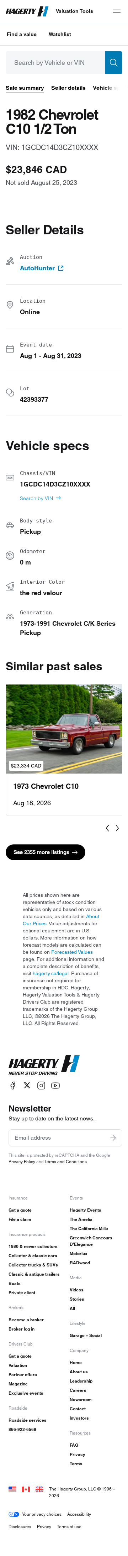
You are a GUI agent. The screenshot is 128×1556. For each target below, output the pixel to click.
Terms (76, 1463)
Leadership (81, 1381)
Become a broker (26, 1319)
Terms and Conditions (65, 1161)
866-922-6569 (22, 1429)
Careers (78, 1390)
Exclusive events (26, 1393)
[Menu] (116, 11)
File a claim (20, 1219)
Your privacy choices (42, 1514)
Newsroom (81, 1399)
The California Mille (89, 1228)
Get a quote (20, 1210)
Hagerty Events (85, 1210)
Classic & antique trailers (34, 1274)
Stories (77, 1299)
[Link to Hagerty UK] (39, 1489)
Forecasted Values (72, 952)
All (72, 1308)
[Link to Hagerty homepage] (44, 1065)
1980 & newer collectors (33, 1246)
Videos (77, 1289)
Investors (79, 1418)
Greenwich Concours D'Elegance (91, 1241)
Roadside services (28, 1420)
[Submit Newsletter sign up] (113, 1138)
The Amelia (81, 1219)
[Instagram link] (41, 1085)
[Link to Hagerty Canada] (26, 1489)
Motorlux (78, 1253)
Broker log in (21, 1329)
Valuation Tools (74, 11)
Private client (22, 1292)
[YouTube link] (55, 1085)
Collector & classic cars (33, 1255)
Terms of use (69, 1526)
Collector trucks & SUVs (33, 1265)
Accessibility (79, 1514)
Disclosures (20, 1526)
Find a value (22, 34)
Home (76, 1362)
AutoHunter (37, 268)
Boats (15, 1283)
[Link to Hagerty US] (12, 1489)
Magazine (18, 1383)
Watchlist (60, 34)
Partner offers (23, 1374)
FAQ (74, 1445)
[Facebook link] (13, 1085)
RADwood (80, 1262)
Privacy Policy (22, 1161)
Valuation (18, 1365)
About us (79, 1371)
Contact (78, 1408)
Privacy (77, 1454)
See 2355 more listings (41, 852)
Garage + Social (86, 1335)
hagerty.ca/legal (51, 973)
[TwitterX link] (27, 1085)
